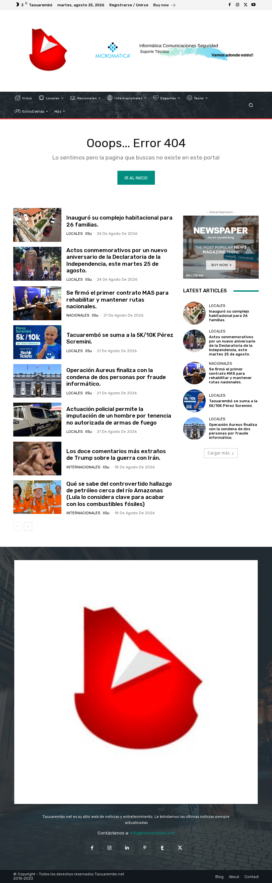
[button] (250, 104)
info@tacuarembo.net (152, 833)
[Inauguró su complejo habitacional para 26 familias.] (37, 225)
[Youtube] (253, 5)
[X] (245, 5)
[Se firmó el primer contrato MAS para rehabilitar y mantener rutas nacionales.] (37, 303)
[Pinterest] (144, 847)
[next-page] (28, 526)
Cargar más (219, 453)
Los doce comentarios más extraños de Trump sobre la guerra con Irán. (116, 454)
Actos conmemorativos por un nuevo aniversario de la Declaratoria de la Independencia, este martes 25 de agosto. (116, 260)
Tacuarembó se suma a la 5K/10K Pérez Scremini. (119, 338)
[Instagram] (237, 5)
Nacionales (77, 315)
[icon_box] (164, 5)
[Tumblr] (162, 847)
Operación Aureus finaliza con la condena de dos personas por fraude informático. (116, 377)
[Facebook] (230, 5)
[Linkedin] (127, 847)
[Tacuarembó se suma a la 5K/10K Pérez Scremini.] (37, 342)
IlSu (88, 234)
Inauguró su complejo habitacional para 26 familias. (229, 315)
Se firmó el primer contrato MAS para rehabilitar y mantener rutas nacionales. (117, 299)
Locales (74, 234)
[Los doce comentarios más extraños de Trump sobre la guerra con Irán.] (37, 458)
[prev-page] (17, 526)
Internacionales (83, 467)
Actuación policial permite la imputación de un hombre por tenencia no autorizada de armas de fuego (118, 416)
